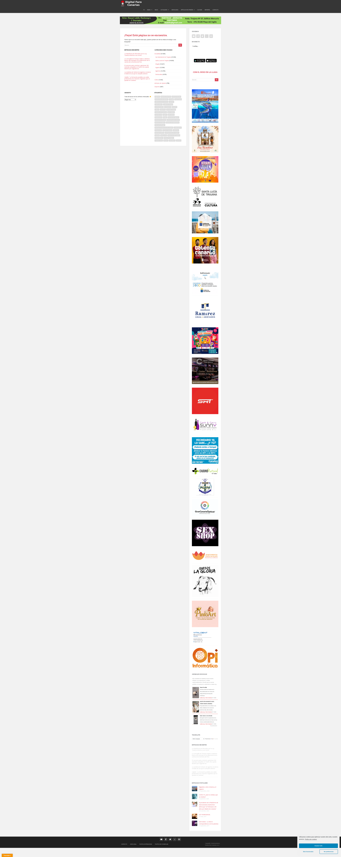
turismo (166, 140)
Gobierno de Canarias (160, 112)
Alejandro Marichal (166, 96)
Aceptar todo (318, 845)
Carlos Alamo (158, 104)
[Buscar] (180, 45)
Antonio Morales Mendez (161, 99)
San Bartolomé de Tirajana (163, 57)
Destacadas (175, 10)
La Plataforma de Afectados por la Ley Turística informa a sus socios (135, 54)
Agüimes (157, 71)
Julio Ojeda (171, 114)
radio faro (175, 130)
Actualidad (164, 10)
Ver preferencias (329, 851)
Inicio (156, 10)
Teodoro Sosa (158, 140)
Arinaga (171, 99)
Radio (149, 10)
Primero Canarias (167, 130)
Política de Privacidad (145, 844)
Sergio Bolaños (159, 138)
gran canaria (171, 112)
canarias (171, 102)
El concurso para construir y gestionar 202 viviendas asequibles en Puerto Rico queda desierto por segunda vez (136, 67)
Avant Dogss (178, 99)
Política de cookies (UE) (161, 844)
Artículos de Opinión (187, 10)
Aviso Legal (133, 844)
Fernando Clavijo (171, 109)
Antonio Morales (176, 96)
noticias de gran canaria (173, 120)
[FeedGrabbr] (205, 726)
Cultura (199, 10)
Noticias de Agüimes (173, 117)
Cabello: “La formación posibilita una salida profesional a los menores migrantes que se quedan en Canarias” (137, 78)
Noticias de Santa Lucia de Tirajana (164, 127)
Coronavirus (168, 107)
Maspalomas (158, 117)
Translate (216, 738)
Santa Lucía (163, 135)
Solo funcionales (308, 851)
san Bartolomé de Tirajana (172, 132)
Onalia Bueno (177, 127)
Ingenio (157, 67)
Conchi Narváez (159, 107)
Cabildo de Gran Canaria (161, 102)
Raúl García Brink (159, 132)
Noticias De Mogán (160, 125)
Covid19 (174, 107)
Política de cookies (311, 839)
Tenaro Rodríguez (168, 138)
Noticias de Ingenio (160, 122)
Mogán (157, 64)
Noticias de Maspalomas (172, 122)
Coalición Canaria (168, 104)
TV (144, 10)
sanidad (157, 135)
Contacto (215, 10)
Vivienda (178, 140)
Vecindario (172, 140)
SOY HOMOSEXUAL (204, 814)
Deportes (207, 10)
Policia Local (158, 130)
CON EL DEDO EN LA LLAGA (205, 72)
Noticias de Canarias (160, 120)
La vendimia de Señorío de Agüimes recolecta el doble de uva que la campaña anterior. (137, 73)
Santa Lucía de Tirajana (162, 60)
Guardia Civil (158, 114)
